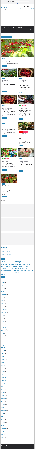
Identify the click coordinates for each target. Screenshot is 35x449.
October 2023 (3, 329)
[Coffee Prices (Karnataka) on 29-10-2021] (9, 72)
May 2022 (2, 354)
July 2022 (2, 351)
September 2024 (3, 312)
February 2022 (3, 359)
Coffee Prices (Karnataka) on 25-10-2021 (8, 190)
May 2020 (2, 386)
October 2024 (3, 311)
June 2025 (2, 299)
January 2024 (3, 324)
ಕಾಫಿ (31, 82)
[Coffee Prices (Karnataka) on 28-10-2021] (9, 99)
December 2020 (3, 380)
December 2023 (3, 326)
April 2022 (2, 356)
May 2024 (2, 318)
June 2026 (2, 282)
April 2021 (2, 374)
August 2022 (3, 350)
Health (19, 31)
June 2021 (2, 371)
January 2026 (3, 288)
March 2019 (3, 401)
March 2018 (3, 419)
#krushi (15, 268)
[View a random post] (33, 30)
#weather (25, 270)
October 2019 (3, 396)
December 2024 (3, 308)
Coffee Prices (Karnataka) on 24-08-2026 (27, 8)
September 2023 (3, 330)
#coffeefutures (17, 264)
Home (5, 27)
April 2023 (2, 338)
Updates (4, 58)
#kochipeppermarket (4, 268)
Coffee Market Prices (19, 27)
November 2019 (3, 395)
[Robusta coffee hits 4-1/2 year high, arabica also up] (9, 152)
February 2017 (3, 439)
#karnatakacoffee (4, 82)
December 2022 (3, 344)
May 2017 (2, 434)
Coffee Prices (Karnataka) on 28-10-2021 (8, 111)
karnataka (13, 272)
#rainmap (9, 270)
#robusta (8, 82)
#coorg (21, 264)
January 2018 (3, 422)
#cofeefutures (3, 264)
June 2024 (2, 317)
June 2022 (2, 353)
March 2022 (3, 357)
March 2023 (3, 339)
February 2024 (3, 323)
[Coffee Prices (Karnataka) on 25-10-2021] (9, 178)
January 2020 (3, 392)
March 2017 (3, 437)
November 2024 (3, 309)
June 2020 (2, 384)
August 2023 (3, 332)
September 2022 (3, 348)
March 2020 (3, 389)
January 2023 (3, 342)
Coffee (20, 29)
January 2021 (3, 378)
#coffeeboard (12, 264)
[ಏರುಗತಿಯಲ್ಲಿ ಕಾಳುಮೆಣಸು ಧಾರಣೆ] (26, 126)
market (11, 82)
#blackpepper (7, 81)
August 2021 (3, 368)
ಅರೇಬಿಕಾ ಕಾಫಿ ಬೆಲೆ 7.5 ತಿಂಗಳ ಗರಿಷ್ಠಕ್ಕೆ (6, 252)
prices (22, 272)
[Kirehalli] (2, 30)
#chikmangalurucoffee (30, 261)
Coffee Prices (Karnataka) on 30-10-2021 (12, 61)
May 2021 (2, 372)
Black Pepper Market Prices (9, 29)
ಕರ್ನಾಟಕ (30, 82)
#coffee (11, 81)
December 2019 (3, 393)
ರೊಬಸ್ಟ (4, 274)
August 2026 (3, 279)
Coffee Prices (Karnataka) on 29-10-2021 (8, 85)
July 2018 (2, 413)
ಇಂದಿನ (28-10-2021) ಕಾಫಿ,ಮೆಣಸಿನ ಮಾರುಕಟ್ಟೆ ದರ (25, 86)
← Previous (3, 200)
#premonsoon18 (6, 270)
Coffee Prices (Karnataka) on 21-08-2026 (7, 254)
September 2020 (3, 381)
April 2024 (2, 320)
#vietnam (21, 270)
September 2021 (3, 366)
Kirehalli (4, 7)
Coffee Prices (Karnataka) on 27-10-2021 (8, 129)
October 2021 (3, 365)
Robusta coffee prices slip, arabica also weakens (25, 110)
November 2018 (3, 407)
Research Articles (7, 31)
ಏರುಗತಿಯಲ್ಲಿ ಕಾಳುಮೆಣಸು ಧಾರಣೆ (24, 137)
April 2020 (2, 387)
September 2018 (3, 410)
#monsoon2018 (22, 268)
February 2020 (3, 390)
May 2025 (2, 300)
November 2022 (3, 345)
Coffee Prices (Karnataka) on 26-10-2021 (25, 165)
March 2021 (3, 375)
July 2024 (2, 315)
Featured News (24, 105)
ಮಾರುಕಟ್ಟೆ (31, 272)
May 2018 (2, 416)
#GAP (26, 264)
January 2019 (3, 404)
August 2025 (3, 296)
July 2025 (2, 297)
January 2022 (3, 360)
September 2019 (3, 398)
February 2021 (3, 377)
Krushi (16, 29)
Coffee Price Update (11, 27)
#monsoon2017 (17, 268)
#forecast (23, 264)
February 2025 (3, 305)
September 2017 (3, 428)
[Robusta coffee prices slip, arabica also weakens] (26, 99)
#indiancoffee (4, 266)
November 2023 (3, 327)
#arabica (4, 81)
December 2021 (3, 362)
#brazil (25, 261)
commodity (5, 272)
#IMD (29, 264)
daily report (9, 272)
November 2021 (3, 363)
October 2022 (3, 347)
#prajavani (2, 270)
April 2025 (2, 302)
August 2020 (3, 383)
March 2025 (3, 303)
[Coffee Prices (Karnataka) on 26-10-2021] (26, 152)
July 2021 (2, 369)
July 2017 (2, 431)
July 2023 (2, 333)
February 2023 (3, 341)
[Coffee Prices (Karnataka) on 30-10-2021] (17, 48)
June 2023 (2, 335)
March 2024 (3, 321)
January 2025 (3, 306)
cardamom (29, 270)
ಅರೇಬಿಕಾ (27, 82)
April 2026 (2, 285)
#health (28, 264)
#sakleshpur (18, 270)
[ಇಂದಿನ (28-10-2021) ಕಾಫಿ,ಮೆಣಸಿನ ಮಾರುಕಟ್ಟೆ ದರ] (26, 72)
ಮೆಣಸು (2, 274)
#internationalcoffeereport (12, 266)
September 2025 (3, 294)
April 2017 (2, 436)
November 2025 (3, 291)
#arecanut (21, 81)
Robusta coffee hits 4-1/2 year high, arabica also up (8, 164)
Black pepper (25, 29)
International (14, 31)
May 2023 (2, 336)
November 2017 (3, 425)
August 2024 (3, 314)
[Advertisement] (17, 19)
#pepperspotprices (29, 268)
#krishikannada (10, 268)
